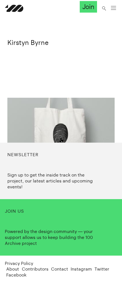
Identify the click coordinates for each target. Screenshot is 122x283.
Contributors (35, 269)
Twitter (101, 269)
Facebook (16, 275)
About (12, 269)
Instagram (81, 269)
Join (88, 7)
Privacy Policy (19, 263)
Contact (59, 269)
